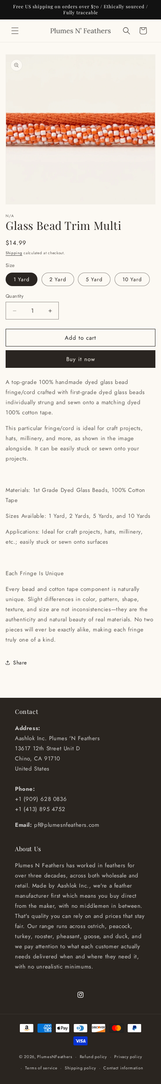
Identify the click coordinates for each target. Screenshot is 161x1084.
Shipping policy (80, 1068)
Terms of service (41, 1068)
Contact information (123, 1068)
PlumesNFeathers (54, 1057)
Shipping (14, 253)
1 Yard (21, 279)
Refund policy (93, 1057)
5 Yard (94, 279)
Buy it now (80, 359)
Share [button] (20, 662)
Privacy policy (128, 1057)
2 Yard (57, 279)
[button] (15, 30)
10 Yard (132, 279)
